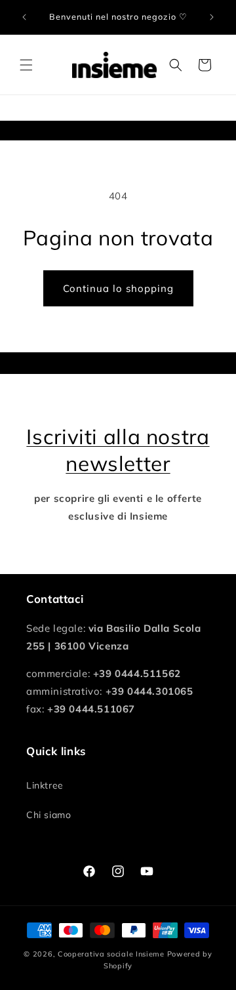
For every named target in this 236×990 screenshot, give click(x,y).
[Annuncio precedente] (24, 17)
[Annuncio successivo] (211, 17)
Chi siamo (48, 815)
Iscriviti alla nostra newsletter (117, 449)
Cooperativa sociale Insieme (111, 954)
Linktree (45, 785)
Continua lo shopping (118, 288)
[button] (26, 65)
